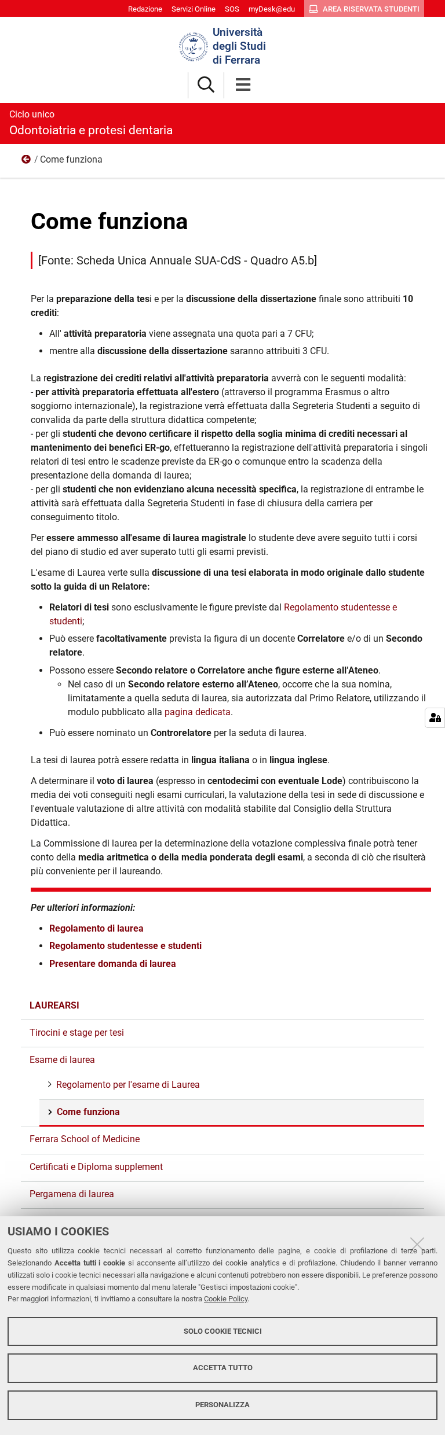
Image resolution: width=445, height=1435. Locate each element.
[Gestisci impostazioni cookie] (435, 718)
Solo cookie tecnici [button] (223, 1331)
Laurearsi (54, 1005)
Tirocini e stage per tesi (77, 1032)
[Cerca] (206, 85)
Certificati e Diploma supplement (96, 1166)
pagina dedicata (198, 712)
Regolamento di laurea (96, 928)
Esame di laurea (26, 162)
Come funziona (88, 1111)
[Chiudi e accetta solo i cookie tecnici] (417, 1244)
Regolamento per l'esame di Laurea (128, 1084)
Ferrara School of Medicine (85, 1139)
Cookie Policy (225, 1298)
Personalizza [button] (222, 1404)
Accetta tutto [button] (223, 1367)
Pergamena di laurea (72, 1194)
